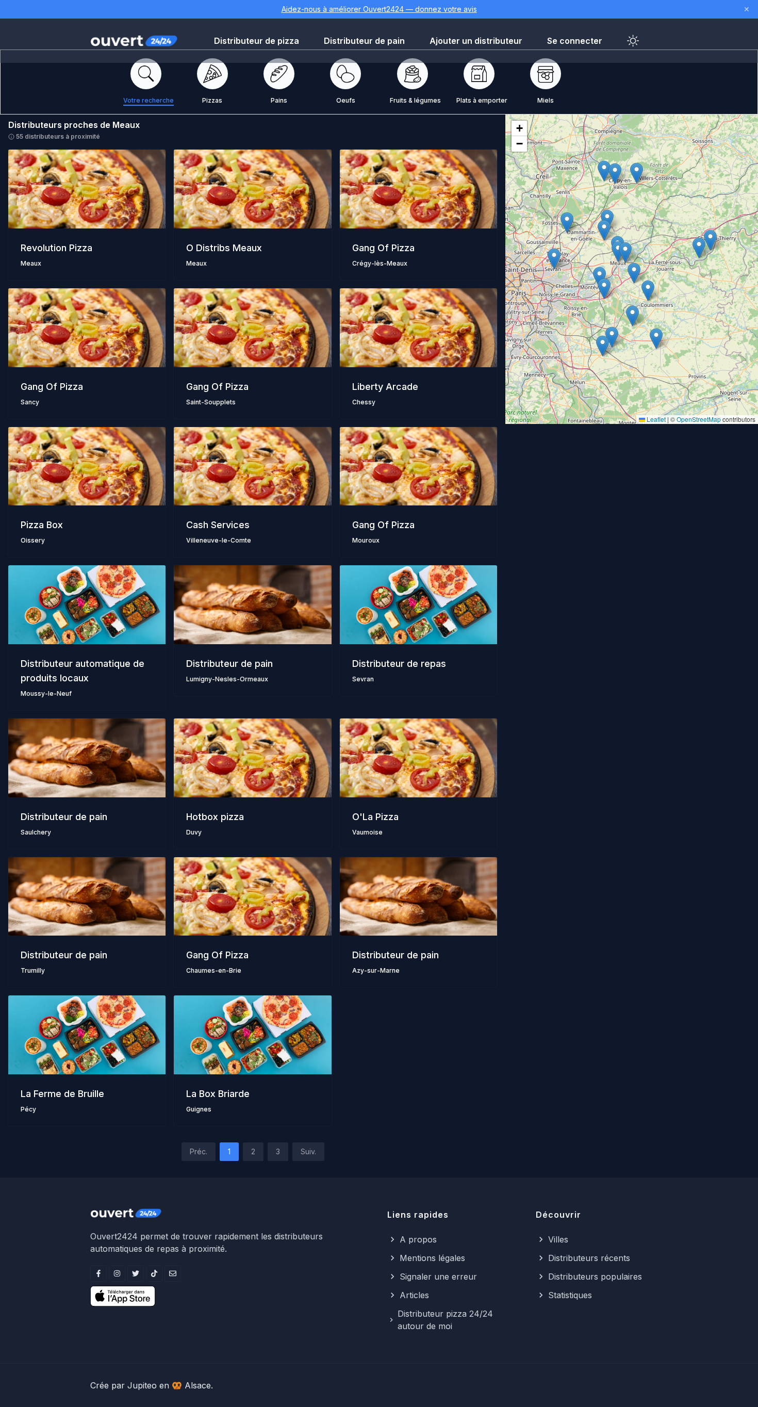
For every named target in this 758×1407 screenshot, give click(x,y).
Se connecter (574, 41)
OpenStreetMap (699, 419)
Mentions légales (432, 1258)
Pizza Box (42, 524)
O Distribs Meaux (224, 247)
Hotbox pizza (215, 816)
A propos (418, 1239)
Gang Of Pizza (383, 247)
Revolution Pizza (56, 247)
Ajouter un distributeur (476, 41)
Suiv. (308, 1151)
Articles (414, 1295)
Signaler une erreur (438, 1276)
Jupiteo (142, 1385)
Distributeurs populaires (595, 1276)
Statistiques (570, 1295)
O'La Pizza (375, 816)
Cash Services (218, 524)
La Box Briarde (218, 1093)
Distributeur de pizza (256, 41)
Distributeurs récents (589, 1258)
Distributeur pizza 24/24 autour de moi (445, 1319)
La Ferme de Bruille (62, 1093)
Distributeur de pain (364, 41)
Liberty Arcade (385, 386)
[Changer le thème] (633, 40)
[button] (625, 252)
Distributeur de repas (399, 663)
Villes (558, 1239)
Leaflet (655, 419)
